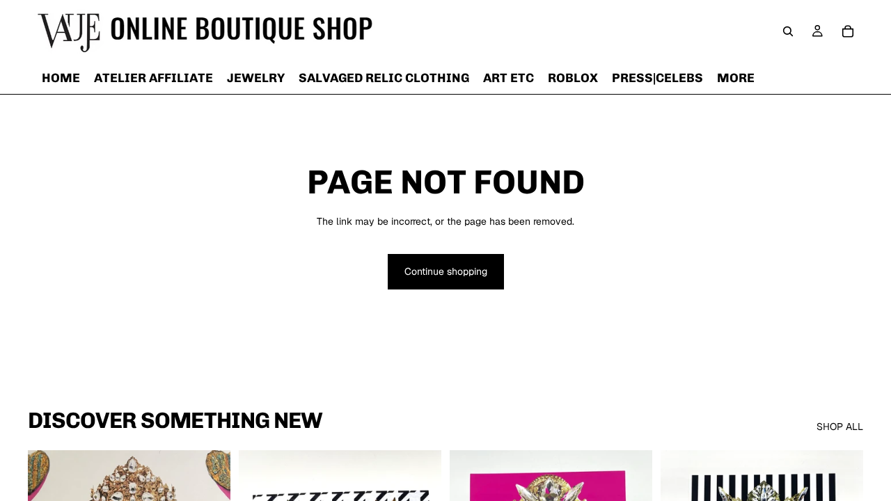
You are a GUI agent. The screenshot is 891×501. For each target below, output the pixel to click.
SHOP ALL (840, 426)
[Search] (788, 31)
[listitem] (736, 77)
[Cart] (848, 31)
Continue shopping (445, 271)
